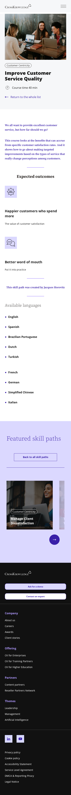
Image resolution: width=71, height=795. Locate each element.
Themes (10, 701)
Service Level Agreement (19, 770)
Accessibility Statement (18, 764)
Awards (9, 632)
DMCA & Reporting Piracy (19, 775)
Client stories (12, 637)
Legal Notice (12, 781)
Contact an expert (35, 596)
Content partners (15, 684)
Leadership (11, 708)
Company (11, 613)
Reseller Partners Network (20, 690)
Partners (11, 678)
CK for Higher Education (19, 667)
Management (12, 714)
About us (10, 620)
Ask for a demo (35, 586)
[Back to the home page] (18, 6)
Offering (10, 648)
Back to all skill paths (35, 457)
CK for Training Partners (19, 661)
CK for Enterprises (15, 655)
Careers (9, 626)
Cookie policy (12, 758)
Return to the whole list (26, 97)
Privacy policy (12, 752)
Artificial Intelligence (16, 719)
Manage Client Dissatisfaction (22, 521)
